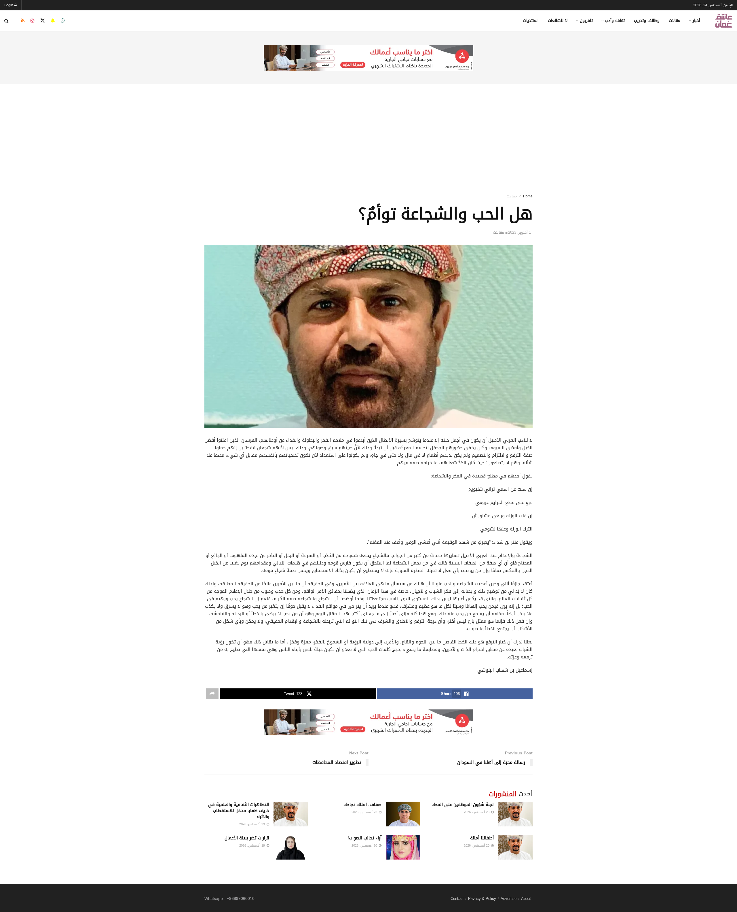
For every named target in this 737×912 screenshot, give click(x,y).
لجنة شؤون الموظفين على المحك (463, 804)
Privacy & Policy (482, 898)
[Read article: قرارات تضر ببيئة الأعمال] (290, 847)
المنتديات (531, 20)
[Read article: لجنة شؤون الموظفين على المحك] (515, 814)
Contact (457, 898)
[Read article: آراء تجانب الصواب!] (403, 847)
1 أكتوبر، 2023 (519, 232)
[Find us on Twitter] (42, 20)
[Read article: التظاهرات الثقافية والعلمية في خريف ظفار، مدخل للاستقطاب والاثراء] (290, 814)
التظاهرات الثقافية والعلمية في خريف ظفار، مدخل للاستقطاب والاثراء (238, 810)
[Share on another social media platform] (212, 693)
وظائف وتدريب (647, 20)
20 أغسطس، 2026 (477, 846)
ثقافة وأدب (615, 20)
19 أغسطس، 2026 (252, 846)
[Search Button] (6, 20)
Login (9, 5)
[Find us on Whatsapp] (63, 20)
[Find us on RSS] (23, 20)
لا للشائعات (557, 20)
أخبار (696, 20)
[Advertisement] (368, 131)
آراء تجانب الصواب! (364, 838)
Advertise (508, 898)
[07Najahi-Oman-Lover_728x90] (368, 58)
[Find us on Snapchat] (53, 20)
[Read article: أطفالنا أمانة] (515, 847)
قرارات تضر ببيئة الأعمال (247, 838)
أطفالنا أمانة (482, 838)
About (526, 898)
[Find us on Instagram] (33, 20)
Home (528, 196)
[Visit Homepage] (724, 21)
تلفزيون (586, 20)
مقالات (674, 20)
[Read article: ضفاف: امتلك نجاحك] (403, 814)
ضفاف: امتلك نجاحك (362, 804)
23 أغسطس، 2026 (477, 812)
